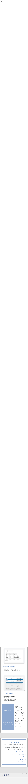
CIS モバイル (21, 761)
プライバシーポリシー (21, 773)
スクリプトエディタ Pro (18, 751)
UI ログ (22, 759)
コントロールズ (20, 756)
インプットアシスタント (18, 754)
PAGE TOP (26, 759)
